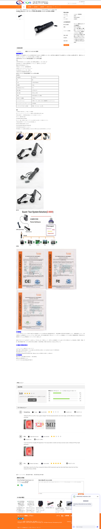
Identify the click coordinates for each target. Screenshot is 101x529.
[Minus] (97, 496)
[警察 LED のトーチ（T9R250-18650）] (70, 503)
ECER (60, 522)
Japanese (82, 1)
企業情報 (29, 6)
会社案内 (36, 6)
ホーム (18, 6)
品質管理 (42, 6)
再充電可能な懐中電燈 (38, 474)
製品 (24, 6)
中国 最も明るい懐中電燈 (31, 521)
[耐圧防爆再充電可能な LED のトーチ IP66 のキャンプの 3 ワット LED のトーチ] (60, 504)
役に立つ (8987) (39, 439)
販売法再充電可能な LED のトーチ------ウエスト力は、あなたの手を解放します (40, 509)
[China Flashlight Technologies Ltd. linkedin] (19, 518)
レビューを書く (32, 400)
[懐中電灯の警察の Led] (50, 503)
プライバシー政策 (21, 521)
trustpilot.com (69, 412)
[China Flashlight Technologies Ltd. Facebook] (21, 518)
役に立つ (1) (79, 412)
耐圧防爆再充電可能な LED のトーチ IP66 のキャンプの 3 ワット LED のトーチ (60, 510)
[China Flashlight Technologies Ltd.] (23, 2)
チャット (57, 6)
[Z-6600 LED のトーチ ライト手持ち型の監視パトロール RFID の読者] (19, 15)
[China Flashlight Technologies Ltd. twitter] (23, 518)
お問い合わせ (49, 6)
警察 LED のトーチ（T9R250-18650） (69, 508)
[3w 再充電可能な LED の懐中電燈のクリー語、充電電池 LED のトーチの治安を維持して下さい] (21, 503)
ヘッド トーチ (22, 474)
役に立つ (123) (71, 463)
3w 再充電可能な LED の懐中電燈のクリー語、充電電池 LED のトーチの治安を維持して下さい (21, 510)
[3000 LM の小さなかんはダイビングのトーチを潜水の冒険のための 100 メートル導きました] (31, 503)
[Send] (97, 526)
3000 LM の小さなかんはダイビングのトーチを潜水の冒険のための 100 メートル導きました (30, 510)
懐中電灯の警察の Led (50, 507)
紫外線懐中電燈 (29, 474)
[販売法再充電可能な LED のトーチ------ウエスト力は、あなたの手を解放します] (40, 503)
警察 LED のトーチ (26, 9)
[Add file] (74, 526)
